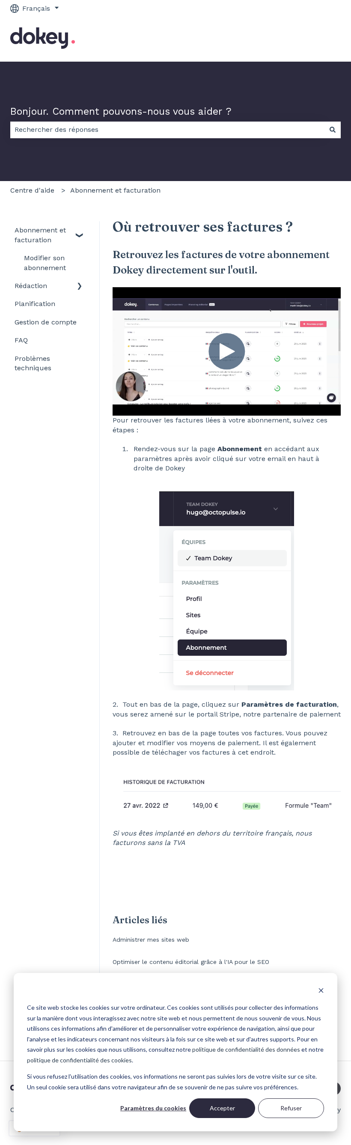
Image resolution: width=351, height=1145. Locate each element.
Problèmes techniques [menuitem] (33, 363)
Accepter (222, 1108)
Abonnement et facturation (115, 190)
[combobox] (167, 130)
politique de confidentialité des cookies (79, 1060)
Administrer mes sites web (151, 939)
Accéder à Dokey (304, 39)
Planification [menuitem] (35, 304)
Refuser (291, 1108)
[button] (79, 231)
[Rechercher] (332, 130)
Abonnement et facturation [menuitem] (40, 235)
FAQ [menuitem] (21, 340)
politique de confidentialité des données (246, 1049)
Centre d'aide (32, 190)
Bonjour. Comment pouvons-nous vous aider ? (121, 111)
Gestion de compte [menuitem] (46, 322)
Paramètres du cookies (153, 1108)
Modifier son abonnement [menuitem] (45, 262)
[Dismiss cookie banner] (321, 991)
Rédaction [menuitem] (31, 286)
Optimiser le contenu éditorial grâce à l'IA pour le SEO (191, 961)
